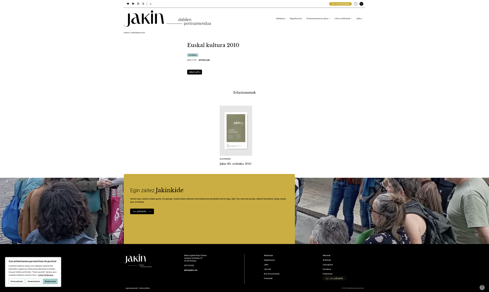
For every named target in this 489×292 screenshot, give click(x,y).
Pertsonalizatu (16, 281)
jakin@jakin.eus (191, 270)
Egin (139, 211)
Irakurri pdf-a (194, 72)
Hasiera (126, 33)
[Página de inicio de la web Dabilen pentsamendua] (167, 18)
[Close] (59, 258)
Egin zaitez (340, 4)
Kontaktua (327, 269)
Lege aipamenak (131, 288)
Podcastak (268, 278)
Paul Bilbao (193, 55)
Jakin (359, 18)
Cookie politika (144, 288)
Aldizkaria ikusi (228, 152)
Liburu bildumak (343, 18)
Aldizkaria (280, 18)
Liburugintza (328, 265)
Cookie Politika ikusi (45, 275)
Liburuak (267, 269)
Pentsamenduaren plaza (318, 18)
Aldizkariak (268, 255)
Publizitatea (327, 274)
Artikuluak (204, 60)
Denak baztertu (34, 281)
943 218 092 (189, 265)
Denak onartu (50, 281)
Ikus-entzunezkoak (271, 274)
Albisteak (326, 255)
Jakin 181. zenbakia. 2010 (235, 163)
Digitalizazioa (296, 18)
